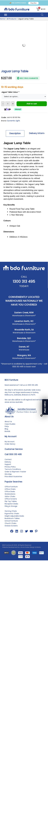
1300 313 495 (24, 343)
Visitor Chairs (10, 558)
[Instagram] (21, 593)
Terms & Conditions (13, 531)
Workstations (10, 556)
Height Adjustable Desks (14, 578)
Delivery (8, 524)
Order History (10, 506)
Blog (6, 491)
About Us (8, 483)
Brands (7, 493)
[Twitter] (26, 593)
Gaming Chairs (11, 573)
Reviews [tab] (8, 292)
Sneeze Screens (11, 588)
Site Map (8, 536)
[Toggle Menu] (5, 15)
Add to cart (32, 104)
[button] (45, 407)
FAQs (7, 488)
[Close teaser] (41, 415)
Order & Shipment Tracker (15, 534)
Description (15, 133)
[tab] (15, 133)
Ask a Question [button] (24, 285)
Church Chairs (10, 585)
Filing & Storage (11, 568)
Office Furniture (11, 549)
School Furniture (11, 583)
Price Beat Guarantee (13, 538)
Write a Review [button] (25, 279)
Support (8, 526)
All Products (11, 19)
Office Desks (10, 553)
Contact (8, 521)
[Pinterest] (36, 593)
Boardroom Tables (12, 580)
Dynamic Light (13, 120)
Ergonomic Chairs (12, 575)
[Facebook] (12, 593)
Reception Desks (11, 566)
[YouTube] (31, 593)
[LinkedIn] (16, 593)
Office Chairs (10, 551)
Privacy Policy (10, 529)
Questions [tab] (22, 292)
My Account (9, 503)
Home (2, 19)
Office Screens (11, 561)
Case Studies (10, 486)
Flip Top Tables (11, 563)
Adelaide (17, 457)
